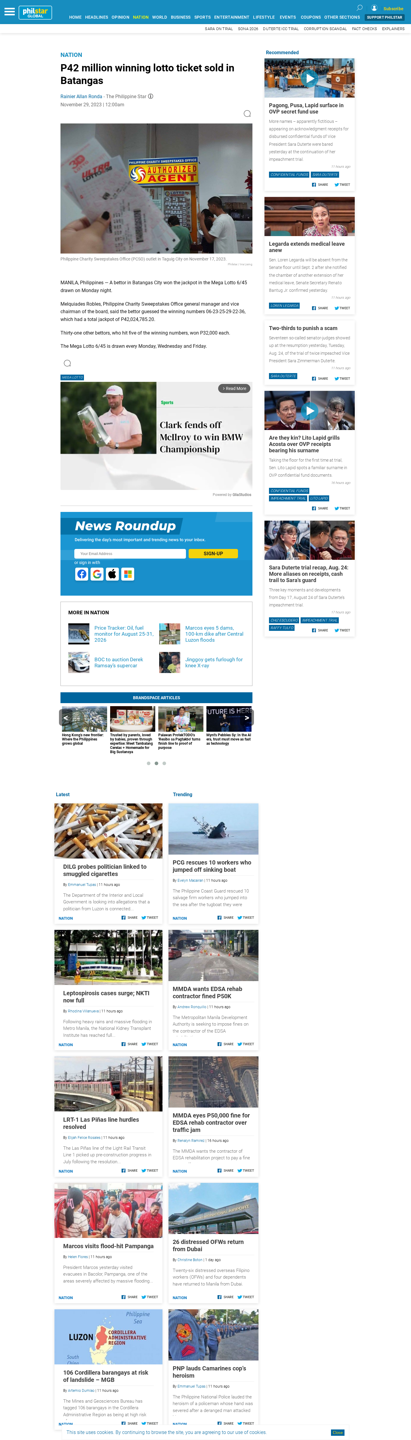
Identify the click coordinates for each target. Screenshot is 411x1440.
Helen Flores (78, 1257)
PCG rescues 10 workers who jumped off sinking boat (212, 866)
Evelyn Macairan (190, 880)
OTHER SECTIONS (342, 17)
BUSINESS (181, 17)
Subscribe (393, 8)
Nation (71, 54)
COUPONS (311, 17)
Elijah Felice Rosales (84, 1138)
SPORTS (202, 17)
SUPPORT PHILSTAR (384, 17)
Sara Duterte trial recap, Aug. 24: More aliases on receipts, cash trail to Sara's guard (308, 573)
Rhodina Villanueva (83, 1011)
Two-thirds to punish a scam (303, 328)
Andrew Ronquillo (192, 1007)
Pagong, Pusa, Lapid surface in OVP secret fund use (306, 108)
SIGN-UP (213, 553)
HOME (75, 17)
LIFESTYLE (264, 17)
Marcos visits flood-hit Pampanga (108, 1246)
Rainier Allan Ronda (81, 96)
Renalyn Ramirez (191, 1141)
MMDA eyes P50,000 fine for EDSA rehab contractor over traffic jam (211, 1122)
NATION (141, 17)
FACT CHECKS (364, 28)
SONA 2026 (248, 28)
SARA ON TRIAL (219, 28)
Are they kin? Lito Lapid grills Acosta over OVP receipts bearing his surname (304, 444)
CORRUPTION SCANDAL (325, 28)
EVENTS (288, 17)
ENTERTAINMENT (231, 17)
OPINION (120, 17)
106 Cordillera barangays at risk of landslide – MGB (105, 1376)
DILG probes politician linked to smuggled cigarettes (105, 870)
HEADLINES (96, 17)
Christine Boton (190, 1260)
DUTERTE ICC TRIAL (281, 28)
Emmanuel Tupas (192, 1386)
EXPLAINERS (393, 28)
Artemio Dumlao (81, 1391)
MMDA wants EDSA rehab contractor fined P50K (207, 992)
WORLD (159, 17)
